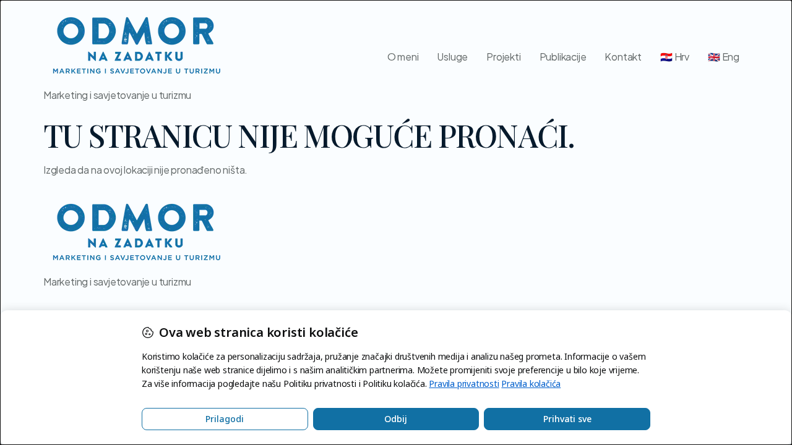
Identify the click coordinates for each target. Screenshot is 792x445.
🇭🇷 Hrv (674, 56)
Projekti (503, 56)
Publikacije (563, 56)
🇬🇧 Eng (723, 56)
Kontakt (623, 56)
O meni (403, 56)
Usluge (452, 56)
